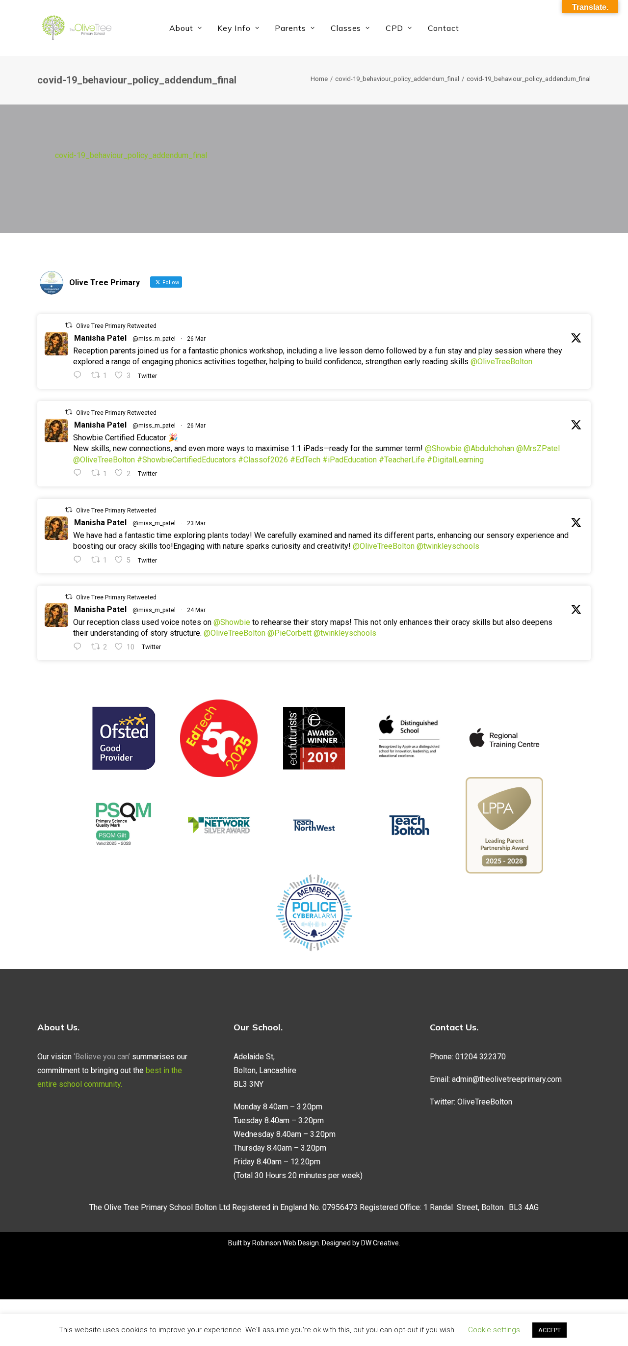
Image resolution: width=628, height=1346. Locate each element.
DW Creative (380, 1243)
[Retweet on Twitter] (68, 325)
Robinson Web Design (285, 1243)
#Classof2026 (263, 459)
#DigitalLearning (455, 459)
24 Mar (196, 610)
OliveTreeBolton (484, 1101)
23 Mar (196, 523)
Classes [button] (346, 28)
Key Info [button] (233, 28)
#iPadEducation (349, 459)
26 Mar (196, 338)
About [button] (181, 28)
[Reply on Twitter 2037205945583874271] (80, 473)
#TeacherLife (402, 459)
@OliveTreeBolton (501, 361)
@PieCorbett (289, 633)
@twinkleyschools (448, 546)
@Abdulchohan (489, 448)
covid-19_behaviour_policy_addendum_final (397, 78)
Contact (443, 28)
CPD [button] (394, 28)
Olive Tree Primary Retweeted (116, 326)
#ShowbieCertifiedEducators (186, 459)
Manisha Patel (100, 338)
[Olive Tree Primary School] (76, 28)
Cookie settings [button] (494, 1329)
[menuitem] (185, 28)
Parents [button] (290, 28)
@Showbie (443, 448)
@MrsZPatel (538, 448)
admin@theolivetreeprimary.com (507, 1079)
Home (319, 78)
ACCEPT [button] (549, 1330)
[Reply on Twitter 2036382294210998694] (80, 647)
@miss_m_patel (154, 338)
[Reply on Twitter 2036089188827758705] (80, 560)
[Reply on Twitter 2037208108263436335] (80, 375)
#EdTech (305, 459)
